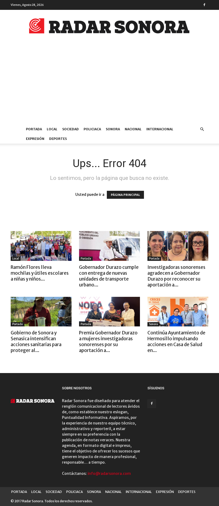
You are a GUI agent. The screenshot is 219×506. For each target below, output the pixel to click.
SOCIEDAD (70, 129)
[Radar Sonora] (109, 27)
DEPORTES (58, 139)
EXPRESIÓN (35, 139)
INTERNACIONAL (159, 129)
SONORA (113, 129)
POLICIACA (92, 129)
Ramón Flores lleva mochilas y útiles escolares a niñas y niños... (40, 273)
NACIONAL (133, 129)
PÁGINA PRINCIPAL (125, 195)
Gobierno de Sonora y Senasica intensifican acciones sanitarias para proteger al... (36, 341)
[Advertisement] (109, 84)
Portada (86, 258)
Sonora (153, 324)
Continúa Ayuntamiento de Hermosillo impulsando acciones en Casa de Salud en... (176, 341)
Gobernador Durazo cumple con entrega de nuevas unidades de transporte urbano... (109, 276)
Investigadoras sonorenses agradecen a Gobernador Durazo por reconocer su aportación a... (176, 276)
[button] (201, 129)
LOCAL (52, 129)
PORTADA (34, 129)
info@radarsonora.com (109, 473)
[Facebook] (204, 5)
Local (15, 258)
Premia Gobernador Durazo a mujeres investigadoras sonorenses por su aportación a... (108, 341)
